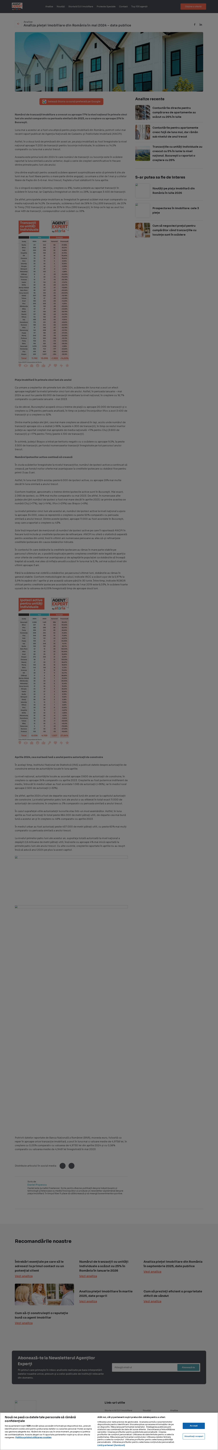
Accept (194, 1425)
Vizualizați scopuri (193, 1436)
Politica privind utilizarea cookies (33, 1437)
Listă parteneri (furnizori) (111, 1445)
